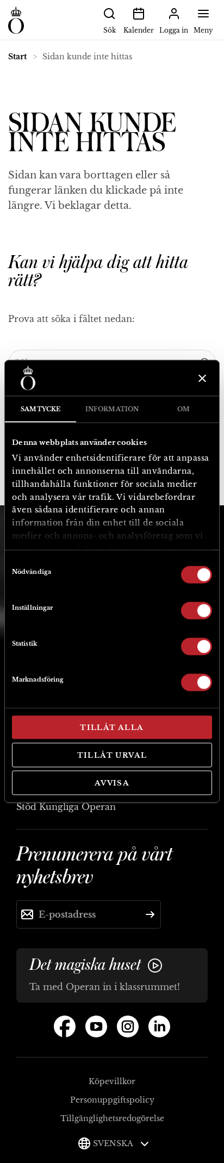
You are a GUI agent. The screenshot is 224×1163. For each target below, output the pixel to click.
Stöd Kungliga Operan (66, 806)
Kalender (138, 30)
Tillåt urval (112, 754)
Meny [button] (203, 30)
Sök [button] (109, 30)
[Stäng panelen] (201, 378)
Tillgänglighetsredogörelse (112, 1118)
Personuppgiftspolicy (112, 1100)
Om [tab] (183, 409)
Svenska (114, 1143)
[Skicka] (150, 914)
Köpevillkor (112, 1081)
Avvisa (112, 783)
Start (17, 56)
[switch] (196, 609)
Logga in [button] (173, 30)
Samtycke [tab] (40, 409)
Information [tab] (112, 409)
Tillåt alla (112, 727)
